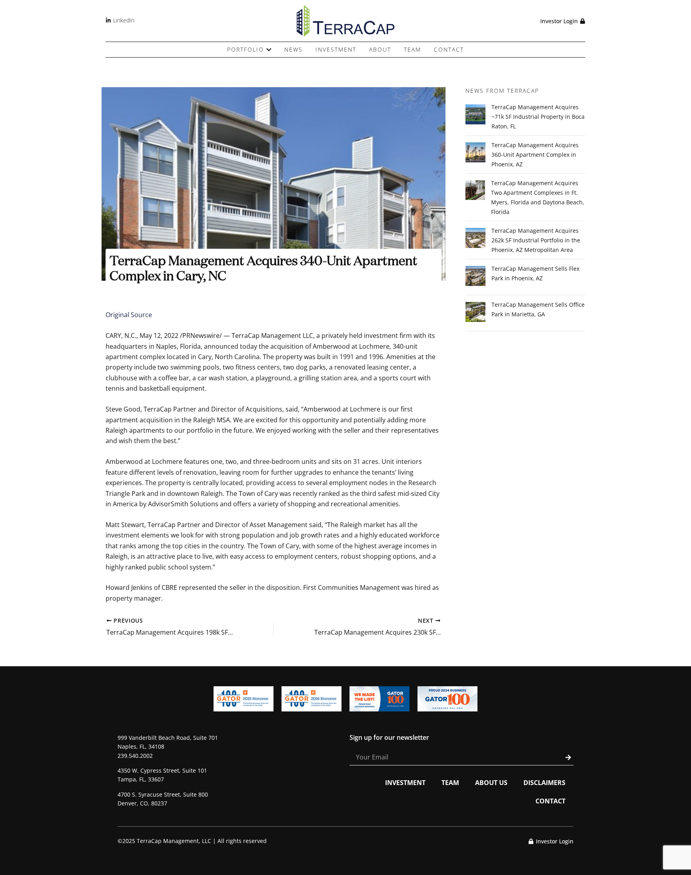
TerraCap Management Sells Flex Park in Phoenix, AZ (535, 273)
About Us (491, 782)
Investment (405, 782)
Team (450, 782)
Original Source (129, 314)
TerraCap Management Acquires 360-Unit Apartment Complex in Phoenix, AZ (535, 154)
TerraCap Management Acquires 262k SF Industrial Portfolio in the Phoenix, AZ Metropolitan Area (535, 240)
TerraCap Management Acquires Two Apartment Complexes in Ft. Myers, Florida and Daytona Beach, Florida (537, 197)
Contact (550, 801)
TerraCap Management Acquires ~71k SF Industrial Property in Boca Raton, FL (538, 116)
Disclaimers (544, 782)
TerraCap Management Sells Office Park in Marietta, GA (538, 309)
